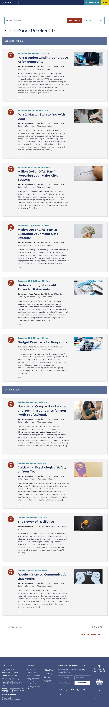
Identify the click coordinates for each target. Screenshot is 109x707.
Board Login (48, 674)
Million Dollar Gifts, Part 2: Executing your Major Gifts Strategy (38, 234)
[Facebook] (60, 689)
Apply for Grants (33, 679)
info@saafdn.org (13, 679)
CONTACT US (7, 666)
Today (16, 30)
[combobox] (10, 2)
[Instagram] (66, 689)
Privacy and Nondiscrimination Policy (11, 699)
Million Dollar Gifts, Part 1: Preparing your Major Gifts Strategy (38, 175)
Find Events (74, 20)
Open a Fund (32, 672)
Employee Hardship (48, 681)
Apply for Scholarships (49, 670)
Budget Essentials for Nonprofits (42, 342)
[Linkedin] (78, 689)
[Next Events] (10, 30)
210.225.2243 (12, 676)
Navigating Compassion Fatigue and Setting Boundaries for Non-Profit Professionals (42, 410)
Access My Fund (33, 669)
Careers (47, 677)
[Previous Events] (5, 30)
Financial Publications (31, 682)
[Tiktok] (84, 689)
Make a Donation (33, 675)
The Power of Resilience (36, 521)
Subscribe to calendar (90, 634)
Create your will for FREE (34, 687)
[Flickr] (60, 694)
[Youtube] (72, 689)
